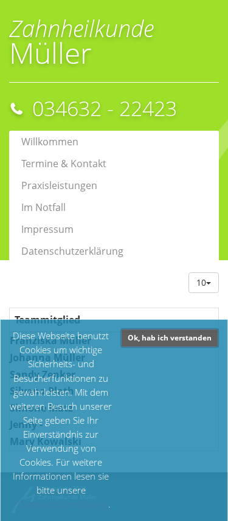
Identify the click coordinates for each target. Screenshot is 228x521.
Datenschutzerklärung (63, 504)
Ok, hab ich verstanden (170, 338)
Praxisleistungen (59, 185)
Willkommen (49, 141)
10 (201, 282)
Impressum (47, 229)
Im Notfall (43, 207)
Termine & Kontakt (63, 163)
